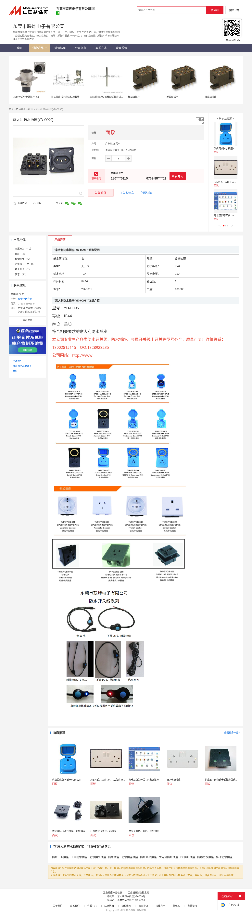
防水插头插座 (98, 857)
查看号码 (177, 176)
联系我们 (75, 905)
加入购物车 (127, 193)
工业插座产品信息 (112, 892)
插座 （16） (21, 254)
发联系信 (101, 193)
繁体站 (176, 905)
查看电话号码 (25, 299)
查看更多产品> (232, 732)
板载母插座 (134, 97)
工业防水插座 (79, 857)
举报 (39, 203)
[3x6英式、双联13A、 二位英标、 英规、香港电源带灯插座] (225, 167)
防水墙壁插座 (148, 857)
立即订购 (146, 193)
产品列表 (21, 109)
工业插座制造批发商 (138, 892)
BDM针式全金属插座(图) (26, 97)
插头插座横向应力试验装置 (65, 97)
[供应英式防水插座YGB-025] (225, 134)
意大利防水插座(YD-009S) (131, 896)
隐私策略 (126, 905)
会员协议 (143, 905)
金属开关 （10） (23, 248)
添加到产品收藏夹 (22, 366)
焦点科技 (130, 910)
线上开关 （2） (23, 269)
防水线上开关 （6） (25, 264)
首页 (11, 109)
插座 (30, 109)
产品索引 (17, 361)
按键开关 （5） (23, 259)
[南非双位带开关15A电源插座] (225, 201)
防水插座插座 (129, 857)
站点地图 (109, 905)
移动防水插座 (224, 857)
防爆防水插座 (205, 857)
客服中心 (92, 905)
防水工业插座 (60, 857)
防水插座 (113, 857)
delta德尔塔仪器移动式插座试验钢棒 (109, 97)
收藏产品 (22, 203)
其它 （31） (21, 274)
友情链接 (192, 905)
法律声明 (160, 905)
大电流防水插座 (168, 857)
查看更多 (27, 320)
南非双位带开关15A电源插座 (229, 215)
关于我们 (57, 905)
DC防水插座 (187, 857)
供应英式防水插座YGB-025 (228, 148)
